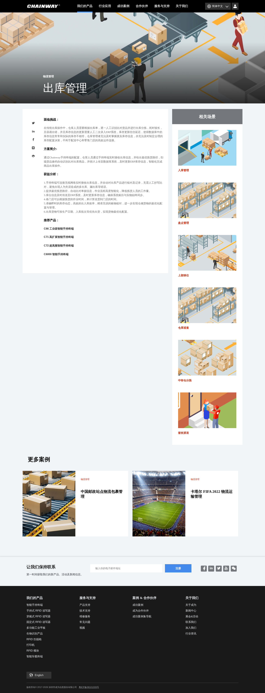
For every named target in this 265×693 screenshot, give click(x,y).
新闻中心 (191, 610)
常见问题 (85, 621)
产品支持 (85, 604)
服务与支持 (162, 6)
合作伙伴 (142, 6)
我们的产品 (84, 6)
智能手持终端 (34, 604)
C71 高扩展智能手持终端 (59, 236)
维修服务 (85, 616)
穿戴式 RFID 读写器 (38, 616)
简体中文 (217, 6)
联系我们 (191, 621)
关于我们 (182, 6)
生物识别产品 (34, 633)
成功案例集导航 (141, 616)
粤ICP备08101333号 (89, 687)
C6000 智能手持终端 (56, 254)
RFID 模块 (32, 650)
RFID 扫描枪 (34, 639)
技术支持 (85, 610)
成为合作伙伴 (140, 610)
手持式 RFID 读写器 (38, 610)
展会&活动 (192, 616)
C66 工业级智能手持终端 (59, 228)
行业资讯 (191, 633)
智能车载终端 (34, 656)
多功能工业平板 (35, 627)
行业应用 (105, 6)
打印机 (30, 644)
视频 (82, 627)
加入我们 (191, 627)
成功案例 (123, 6)
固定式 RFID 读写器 (38, 621)
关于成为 (191, 604)
